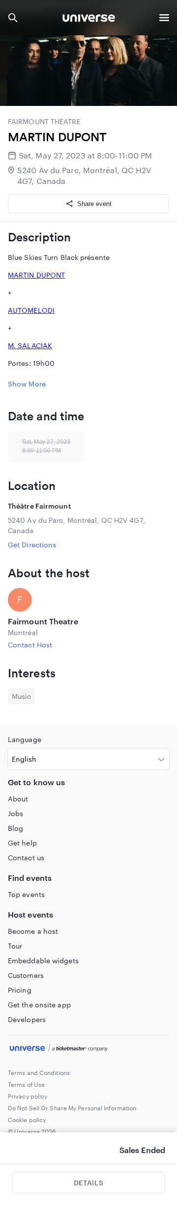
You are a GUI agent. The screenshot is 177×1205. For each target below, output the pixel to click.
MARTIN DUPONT (36, 275)
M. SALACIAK (30, 345)
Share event (94, 203)
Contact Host (30, 645)
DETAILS (88, 1183)
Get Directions (32, 544)
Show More (27, 384)
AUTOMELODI (31, 310)
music (21, 696)
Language (24, 739)
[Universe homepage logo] (88, 19)
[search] (13, 18)
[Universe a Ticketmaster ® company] (88, 1049)
